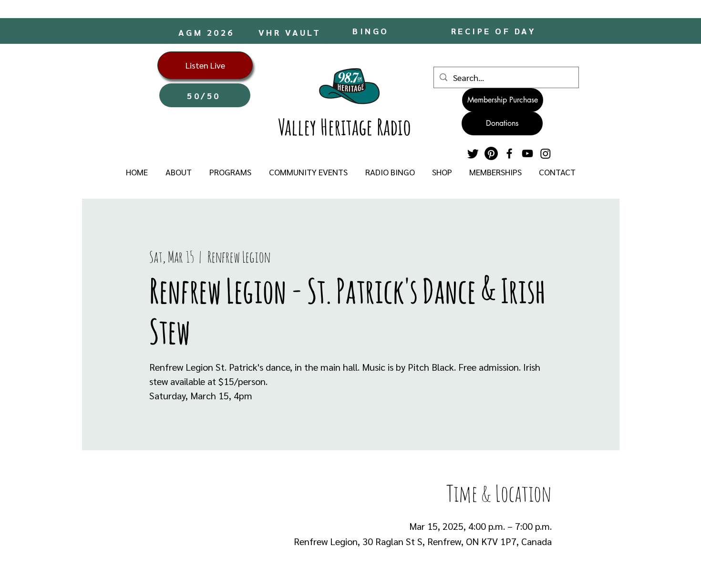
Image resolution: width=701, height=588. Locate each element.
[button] (178, 172)
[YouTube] (527, 153)
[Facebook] (509, 153)
